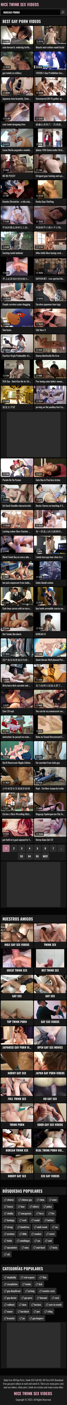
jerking (31, 1291)
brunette (11, 1318)
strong (10, 1227)
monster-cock (48, 1291)
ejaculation (12, 1247)
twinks (28, 1284)
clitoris (36, 1206)
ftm (52, 1213)
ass (38, 1240)
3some (10, 1206)
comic (52, 1234)
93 (21, 856)
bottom (50, 1220)
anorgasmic (26, 1213)
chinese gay (26, 1199)
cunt (50, 1240)
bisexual (43, 1298)
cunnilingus (25, 1240)
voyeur (10, 1311)
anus (26, 1247)
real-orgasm (29, 1277)
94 (29, 856)
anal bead (40, 1247)
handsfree (24, 1227)
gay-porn (28, 1298)
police (49, 1206)
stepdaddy (11, 1277)
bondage (10, 1220)
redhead (10, 1304)
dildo (24, 1234)
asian (54, 1199)
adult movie (42, 1227)
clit (8, 1254)
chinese (10, 1199)
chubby (10, 1213)
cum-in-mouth (55, 1304)
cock (24, 1220)
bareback (25, 1311)
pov (38, 1311)
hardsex (37, 1304)
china (41, 1199)
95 (37, 856)
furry (41, 1213)
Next (45, 856)
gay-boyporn (38, 1318)
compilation (12, 1284)
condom (37, 1234)
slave (24, 1304)
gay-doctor (12, 1298)
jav (23, 1318)
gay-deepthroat (14, 1291)
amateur (11, 1234)
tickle (9, 1240)
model (37, 1220)
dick (40, 1284)
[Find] (62, 12)
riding (50, 1311)
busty (55, 1247)
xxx (56, 1227)
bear (23, 1206)
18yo (44, 1277)
